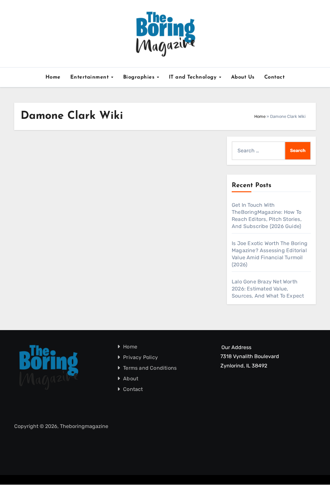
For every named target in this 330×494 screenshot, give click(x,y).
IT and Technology (193, 77)
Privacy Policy (140, 357)
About (130, 378)
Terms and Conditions (150, 368)
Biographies (139, 77)
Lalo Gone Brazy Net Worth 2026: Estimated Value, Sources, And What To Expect (268, 289)
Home (53, 77)
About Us (243, 77)
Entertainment (90, 77)
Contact (274, 77)
